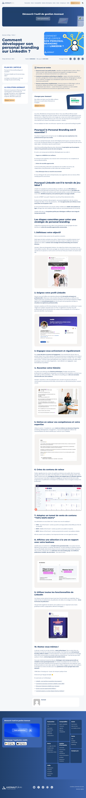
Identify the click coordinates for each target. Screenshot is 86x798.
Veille (68, 3)
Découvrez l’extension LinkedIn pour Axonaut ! (47, 686)
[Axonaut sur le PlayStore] (9, 743)
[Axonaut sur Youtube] (34, 787)
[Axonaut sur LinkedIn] (51, 787)
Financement (62, 749)
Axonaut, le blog (6, 35)
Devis (32, 3)
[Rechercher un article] (82, 3)
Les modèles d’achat (75, 728)
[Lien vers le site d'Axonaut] (30, 730)
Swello (58, 478)
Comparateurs (50, 735)
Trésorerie (61, 726)
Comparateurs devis (51, 752)
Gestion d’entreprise (47, 3)
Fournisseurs (74, 724)
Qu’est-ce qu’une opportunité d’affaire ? (46, 688)
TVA (48, 726)
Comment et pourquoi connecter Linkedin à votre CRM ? (50, 683)
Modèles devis (50, 748)
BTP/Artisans (50, 750)
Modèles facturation (51, 724)
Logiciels (61, 728)
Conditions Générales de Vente (77, 786)
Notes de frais (74, 726)
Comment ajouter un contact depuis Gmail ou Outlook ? (50, 691)
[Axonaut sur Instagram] (47, 787)
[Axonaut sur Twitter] (43, 787)
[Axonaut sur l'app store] (21, 743)
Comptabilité (38, 3)
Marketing (73, 744)
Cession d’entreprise (64, 755)
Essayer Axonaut (75, 3)
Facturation (27, 3)
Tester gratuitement (43, 18)
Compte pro (63, 3)
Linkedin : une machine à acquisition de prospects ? (49, 681)
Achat (54, 3)
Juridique (61, 757)
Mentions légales (80, 789)
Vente (57, 3)
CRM (72, 738)
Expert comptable (63, 724)
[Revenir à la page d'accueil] (15, 789)
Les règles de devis (51, 746)
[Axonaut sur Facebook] (38, 787)
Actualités (49, 771)
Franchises (61, 747)
